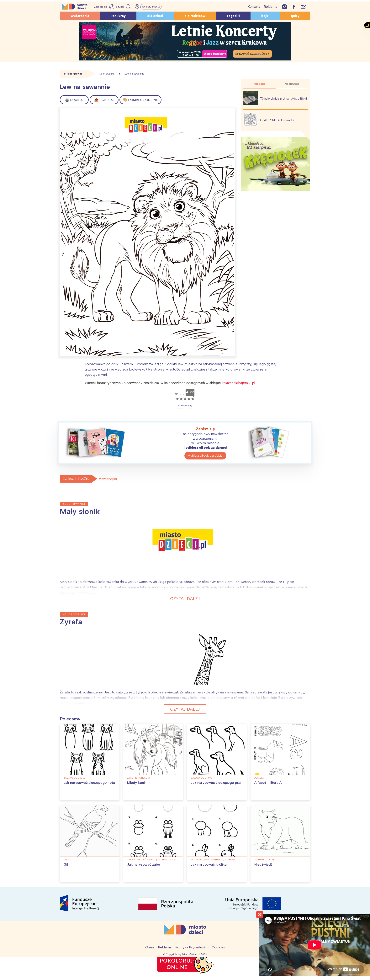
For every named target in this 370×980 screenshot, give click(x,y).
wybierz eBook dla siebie (205, 455)
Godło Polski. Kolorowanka (277, 120)
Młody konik (137, 782)
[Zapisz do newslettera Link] (303, 7)
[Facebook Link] (294, 7)
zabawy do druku (74, 777)
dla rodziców (194, 16)
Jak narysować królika (209, 864)
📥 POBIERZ (104, 100)
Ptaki (67, 859)
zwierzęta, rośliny (138, 777)
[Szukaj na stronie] (124, 6)
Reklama (270, 6)
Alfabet (259, 777)
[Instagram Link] (284, 7)
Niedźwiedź (263, 864)
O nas (149, 947)
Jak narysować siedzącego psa (216, 782)
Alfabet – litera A (268, 782)
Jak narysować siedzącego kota (89, 782)
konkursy (118, 16)
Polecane (259, 84)
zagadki (233, 16)
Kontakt (254, 6)
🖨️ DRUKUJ (74, 100)
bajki (265, 16)
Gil (66, 864)
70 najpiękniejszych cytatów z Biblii (283, 98)
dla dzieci (155, 16)
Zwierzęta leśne (264, 859)
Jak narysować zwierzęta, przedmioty (151, 859)
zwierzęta (109, 479)
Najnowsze (292, 84)
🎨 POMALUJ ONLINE (140, 100)
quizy (295, 16)
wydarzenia (80, 16)
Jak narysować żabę (143, 864)
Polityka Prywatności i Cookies (200, 947)
